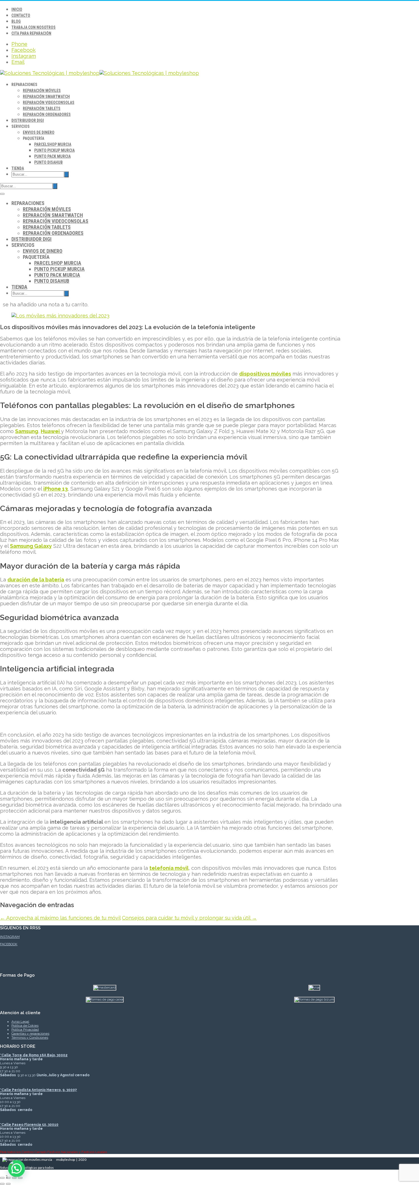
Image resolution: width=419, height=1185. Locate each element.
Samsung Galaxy (31, 546)
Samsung (26, 431)
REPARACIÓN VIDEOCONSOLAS (48, 102)
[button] (16, 1168)
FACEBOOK (8, 944)
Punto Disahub (48, 162)
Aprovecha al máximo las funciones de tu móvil (60, 918)
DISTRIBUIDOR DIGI (27, 120)
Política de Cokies (24, 1026)
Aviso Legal (20, 1022)
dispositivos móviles (265, 374)
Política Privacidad (25, 1030)
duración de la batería (35, 580)
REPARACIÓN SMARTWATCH (46, 96)
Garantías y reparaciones (30, 1034)
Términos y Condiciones (29, 1038)
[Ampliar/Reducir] (2, 1178)
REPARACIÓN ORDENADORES (47, 114)
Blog (16, 21)
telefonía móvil (169, 868)
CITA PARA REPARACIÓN (31, 33)
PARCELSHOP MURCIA (52, 144)
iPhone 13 (55, 489)
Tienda (17, 168)
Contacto (20, 15)
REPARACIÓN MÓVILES (42, 90)
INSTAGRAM (10, 937)
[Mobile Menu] (2, 194)
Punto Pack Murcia (52, 156)
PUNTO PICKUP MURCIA (54, 150)
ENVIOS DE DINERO (38, 132)
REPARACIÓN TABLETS (41, 108)
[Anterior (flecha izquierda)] (2, 1184)
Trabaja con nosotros (33, 27)
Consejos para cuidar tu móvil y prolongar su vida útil (189, 918)
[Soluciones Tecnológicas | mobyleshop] (99, 73)
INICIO (16, 9)
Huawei (51, 431)
